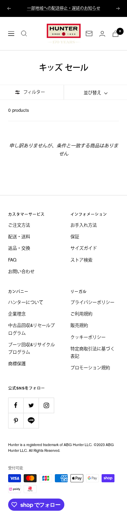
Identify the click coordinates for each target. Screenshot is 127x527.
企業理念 (17, 313)
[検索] (24, 33)
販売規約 (79, 325)
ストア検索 (81, 259)
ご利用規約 (81, 313)
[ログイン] (102, 34)
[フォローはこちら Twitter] (31, 405)
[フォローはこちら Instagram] (46, 405)
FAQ (12, 259)
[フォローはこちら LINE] (31, 420)
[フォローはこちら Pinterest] (15, 420)
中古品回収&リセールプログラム (31, 329)
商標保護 (17, 363)
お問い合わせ (21, 271)
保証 (74, 236)
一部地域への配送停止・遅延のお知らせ (63, 8)
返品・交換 (19, 248)
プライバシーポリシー (92, 302)
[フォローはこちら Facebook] (15, 405)
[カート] (115, 33)
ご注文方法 (19, 225)
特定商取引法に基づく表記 (92, 352)
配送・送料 (19, 236)
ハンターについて (25, 302)
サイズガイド (83, 248)
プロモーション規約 (90, 367)
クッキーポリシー (88, 337)
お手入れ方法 (83, 225)
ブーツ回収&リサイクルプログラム (31, 348)
